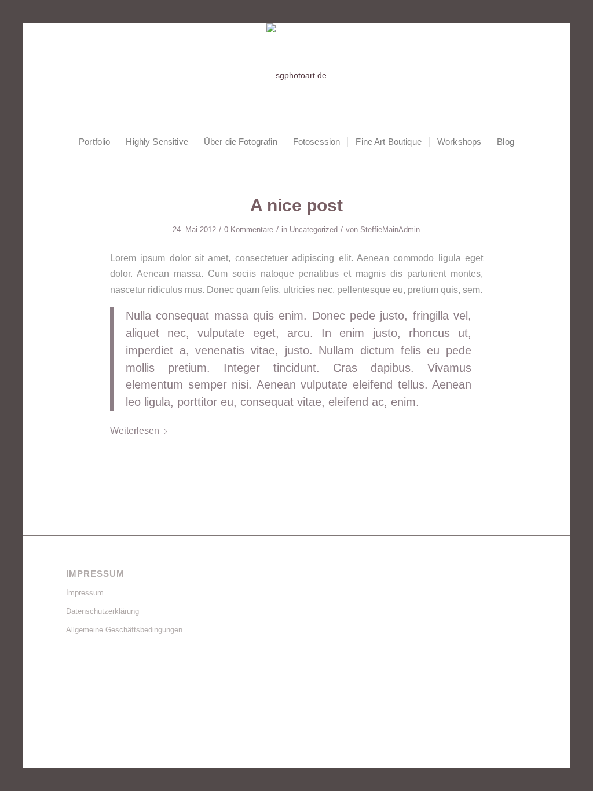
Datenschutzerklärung (102, 611)
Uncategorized (314, 229)
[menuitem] (94, 141)
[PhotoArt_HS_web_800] (296, 75)
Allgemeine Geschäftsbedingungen (124, 629)
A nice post (296, 205)
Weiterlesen (134, 430)
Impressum (85, 592)
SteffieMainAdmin (390, 229)
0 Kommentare (248, 229)
